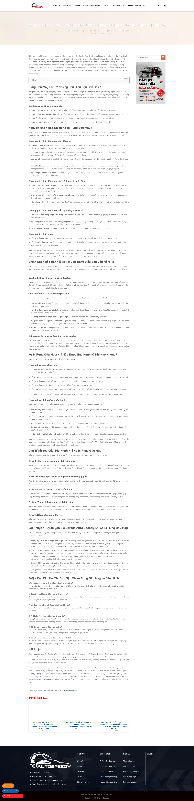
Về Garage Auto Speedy (92, 6)
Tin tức (79, 777)
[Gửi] (163, 57)
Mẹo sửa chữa (52, 691)
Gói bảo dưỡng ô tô (136, 6)
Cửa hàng (67, 6)
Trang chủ (56, 6)
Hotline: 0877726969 (12, 796)
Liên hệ (77, 6)
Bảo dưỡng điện (129, 777)
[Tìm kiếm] (159, 5)
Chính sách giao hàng (108, 777)
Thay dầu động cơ (130, 761)
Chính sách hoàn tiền (108, 771)
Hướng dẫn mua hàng (108, 782)
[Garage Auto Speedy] (38, 5)
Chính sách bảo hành (108, 766)
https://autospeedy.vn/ (44, 679)
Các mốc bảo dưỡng (131, 782)
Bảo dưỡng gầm (129, 766)
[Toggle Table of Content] (124, 80)
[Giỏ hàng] (164, 5)
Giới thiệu (80, 761)
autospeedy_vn (106, 33)
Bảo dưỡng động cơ (131, 771)
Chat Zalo (8, 785)
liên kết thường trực (70, 691)
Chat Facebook (10, 791)
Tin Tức (106, 6)
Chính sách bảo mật (108, 761)
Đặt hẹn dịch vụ (119, 6)
